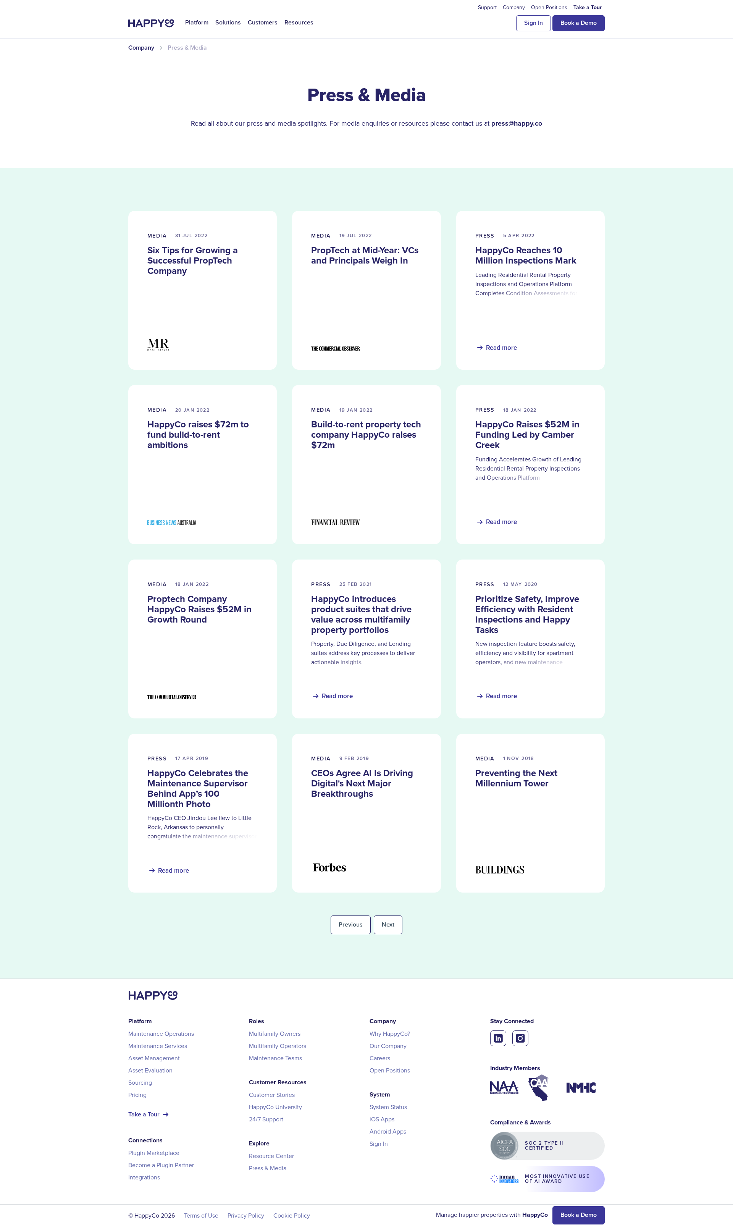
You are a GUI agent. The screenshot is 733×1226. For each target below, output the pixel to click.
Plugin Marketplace (153, 1153)
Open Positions (390, 1070)
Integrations (144, 1177)
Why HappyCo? (390, 1033)
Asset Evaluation (150, 1070)
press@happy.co (516, 123)
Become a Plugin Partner (161, 1165)
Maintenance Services (157, 1046)
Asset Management (154, 1058)
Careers (380, 1058)
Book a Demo (578, 22)
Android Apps (388, 1131)
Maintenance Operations (161, 1033)
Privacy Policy (246, 1215)
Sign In (533, 22)
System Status (388, 1107)
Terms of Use (201, 1215)
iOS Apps (382, 1119)
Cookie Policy (291, 1215)
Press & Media (267, 1168)
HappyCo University (275, 1107)
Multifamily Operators (277, 1046)
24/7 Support (266, 1119)
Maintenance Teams (275, 1058)
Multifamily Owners (274, 1033)
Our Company (388, 1046)
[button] (197, 22)
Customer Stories (272, 1095)
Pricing (137, 1095)
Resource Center (271, 1156)
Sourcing (140, 1082)
